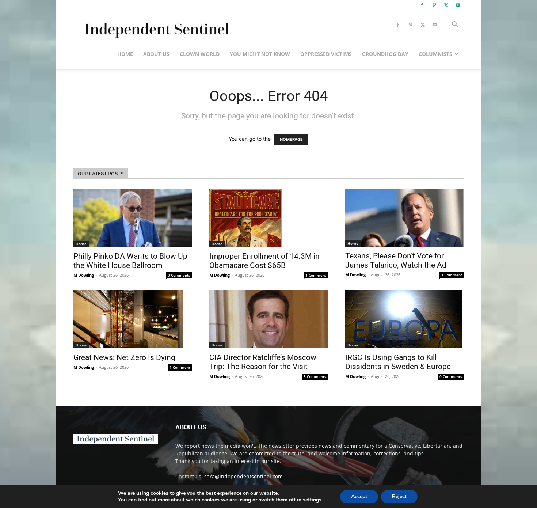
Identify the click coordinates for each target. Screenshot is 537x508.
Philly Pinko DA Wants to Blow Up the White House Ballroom (130, 261)
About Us (156, 53)
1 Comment (315, 275)
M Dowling (83, 275)
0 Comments (179, 275)
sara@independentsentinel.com (243, 476)
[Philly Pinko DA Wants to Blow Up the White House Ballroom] (132, 218)
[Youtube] (458, 5)
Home (125, 53)
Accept (359, 496)
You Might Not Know (260, 53)
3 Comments (315, 376)
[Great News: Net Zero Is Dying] (132, 319)
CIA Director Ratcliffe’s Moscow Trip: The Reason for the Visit (262, 362)
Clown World (200, 53)
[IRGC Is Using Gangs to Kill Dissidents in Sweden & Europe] (404, 319)
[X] (446, 5)
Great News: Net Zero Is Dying (124, 357)
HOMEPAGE (291, 139)
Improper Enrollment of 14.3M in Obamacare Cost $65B (264, 261)
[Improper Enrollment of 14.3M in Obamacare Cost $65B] (268, 218)
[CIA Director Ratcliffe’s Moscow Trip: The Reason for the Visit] (268, 319)
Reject (399, 496)
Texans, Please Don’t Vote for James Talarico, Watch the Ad (395, 260)
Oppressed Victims (326, 53)
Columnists (435, 53)
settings (312, 500)
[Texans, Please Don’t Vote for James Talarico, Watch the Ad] (404, 218)
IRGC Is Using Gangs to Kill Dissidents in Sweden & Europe (398, 362)
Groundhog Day (385, 53)
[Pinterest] (434, 5)
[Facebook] (421, 5)
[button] (455, 25)
